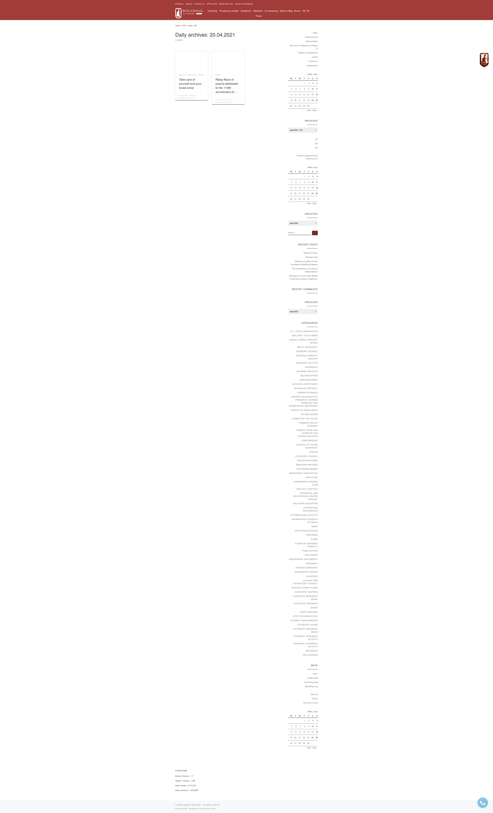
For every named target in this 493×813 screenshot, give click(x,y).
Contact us (313, 61)
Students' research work (305, 630)
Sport (314, 607)
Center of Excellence (304, 410)
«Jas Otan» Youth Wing (304, 335)
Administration (312, 41)
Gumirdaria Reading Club (306, 483)
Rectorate (311, 555)
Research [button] (258, 10)
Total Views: (181, 786)
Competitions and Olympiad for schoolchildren (307, 433)
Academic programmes (308, 52)
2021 (184, 25)
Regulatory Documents (303, 559)
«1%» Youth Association (303, 331)
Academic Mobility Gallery (307, 357)
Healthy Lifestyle (307, 489)
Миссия (314, 694)
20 (295, 100)
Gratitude (312, 477)
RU (308, 10)
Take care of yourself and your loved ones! (190, 83)
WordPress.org (311, 686)
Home (177, 25)
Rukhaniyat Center (306, 571)
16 (308, 94)
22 (304, 100)
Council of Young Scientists (307, 446)
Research (312, 563)
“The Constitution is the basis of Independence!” (304, 270)
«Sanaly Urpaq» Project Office (303, 341)
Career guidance (307, 392)
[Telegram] (484, 60)
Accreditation (309, 375)
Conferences (309, 440)
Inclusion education (305, 503)
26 (291, 105)
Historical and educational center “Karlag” (305, 496)
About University (307, 347)
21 (300, 100)
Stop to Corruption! (305, 616)
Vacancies (312, 650)
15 (304, 94)
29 (304, 105)
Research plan (312, 257)
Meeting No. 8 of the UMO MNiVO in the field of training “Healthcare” (303, 277)
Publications (310, 550)
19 (291, 100)
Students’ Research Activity (305, 638)
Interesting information (310, 509)
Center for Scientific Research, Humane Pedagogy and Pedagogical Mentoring (303, 401)
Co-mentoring (309, 414)
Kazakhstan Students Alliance (305, 521)
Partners (312, 534)
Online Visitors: (183, 776)
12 (291, 94)
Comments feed (311, 682)
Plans (314, 539)
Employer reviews (307, 464)
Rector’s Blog (286, 10)
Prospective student (229, 10)
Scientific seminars (306, 603)
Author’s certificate (305, 384)
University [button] (212, 10)
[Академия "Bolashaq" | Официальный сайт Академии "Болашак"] (188, 12)
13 (295, 94)
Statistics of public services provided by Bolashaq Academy (304, 263)
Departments (312, 65)
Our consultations (306, 530)
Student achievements (304, 620)
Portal (259, 15)
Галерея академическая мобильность (307, 157)
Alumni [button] (297, 10)
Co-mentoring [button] (271, 10)
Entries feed (313, 678)
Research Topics (311, 252)
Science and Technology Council (305, 582)
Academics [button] (246, 10)
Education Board (307, 460)
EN (316, 147)
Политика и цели (310, 702)
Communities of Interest (308, 424)
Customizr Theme (209, 808)
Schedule (312, 576)
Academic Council (307, 351)
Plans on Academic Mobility (306, 545)
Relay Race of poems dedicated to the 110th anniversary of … (227, 85)
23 (308, 100)
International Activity (304, 515)
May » (315, 110)
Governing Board (307, 468)
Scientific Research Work (305, 598)
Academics (311, 367)
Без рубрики (310, 655)
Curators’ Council (306, 456)
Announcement (311, 37)
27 (295, 105)
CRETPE (313, 452)
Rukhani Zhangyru (307, 567)
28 (300, 105)
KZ (304, 10)
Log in (315, 673)
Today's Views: (182, 781)
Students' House (308, 624)
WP (185, 808)
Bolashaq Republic (306, 388)
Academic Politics (307, 362)
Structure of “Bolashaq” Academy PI (304, 47)
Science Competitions (304, 587)
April (190, 25)
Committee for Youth (305, 418)
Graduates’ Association (303, 473)
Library (315, 56)
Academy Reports (307, 371)
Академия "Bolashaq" (189, 95)
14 (300, 94)
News (315, 32)
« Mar (308, 110)
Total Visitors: (182, 790)
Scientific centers (306, 591)
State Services (309, 612)
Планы (315, 698)
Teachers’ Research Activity (305, 645)
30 (308, 105)
